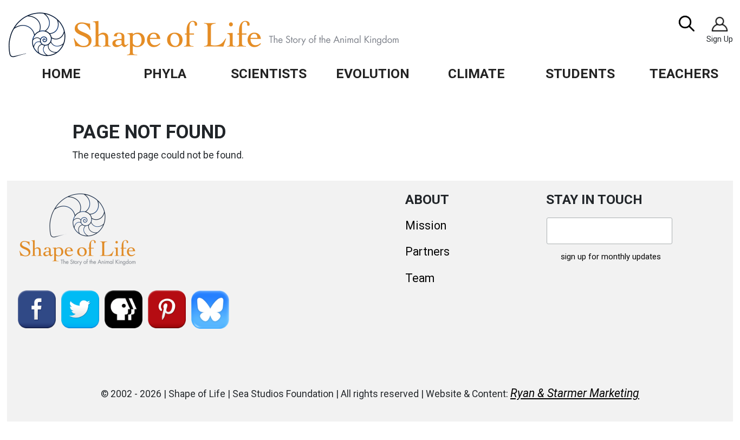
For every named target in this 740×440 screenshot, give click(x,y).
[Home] (228, 35)
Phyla (165, 73)
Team (419, 278)
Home (61, 73)
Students (580, 73)
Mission (425, 225)
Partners (427, 251)
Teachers (684, 73)
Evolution (373, 73)
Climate (476, 73)
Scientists (269, 73)
